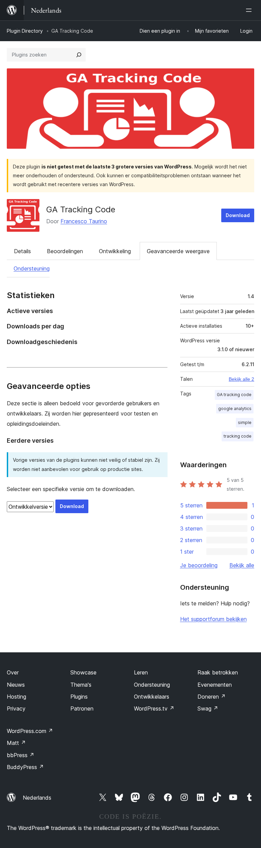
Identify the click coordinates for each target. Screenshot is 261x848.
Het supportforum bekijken (213, 619)
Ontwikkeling (115, 251)
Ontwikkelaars (151, 696)
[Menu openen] (250, 10)
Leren (141, 672)
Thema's (80, 684)
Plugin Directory (25, 31)
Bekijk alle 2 (241, 379)
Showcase (83, 672)
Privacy (16, 708)
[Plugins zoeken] (79, 55)
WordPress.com (30, 731)
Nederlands (37, 797)
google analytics (234, 408)
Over (13, 672)
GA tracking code (234, 394)
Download (238, 215)
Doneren (211, 696)
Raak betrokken (217, 672)
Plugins (79, 696)
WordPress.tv (154, 708)
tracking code (237, 436)
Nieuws (16, 684)
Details (22, 251)
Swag (207, 708)
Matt (16, 742)
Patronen (81, 708)
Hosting (16, 696)
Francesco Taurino (83, 221)
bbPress (20, 755)
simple (244, 422)
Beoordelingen (65, 251)
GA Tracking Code (80, 209)
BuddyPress (25, 767)
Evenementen (214, 684)
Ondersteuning (32, 268)
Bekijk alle (241, 565)
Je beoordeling (199, 565)
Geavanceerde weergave (178, 251)
